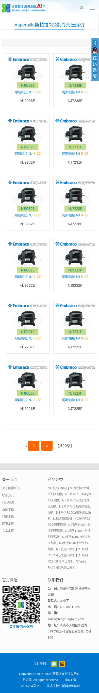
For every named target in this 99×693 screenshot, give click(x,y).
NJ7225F (75, 409)
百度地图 (8, 509)
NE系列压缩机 (57, 488)
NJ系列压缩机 (62, 519)
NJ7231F (75, 162)
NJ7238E (75, 101)
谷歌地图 (8, 516)
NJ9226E (27, 409)
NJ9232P (27, 162)
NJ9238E (27, 101)
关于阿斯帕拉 (11, 488)
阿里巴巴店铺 (62, 664)
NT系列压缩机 (65, 549)
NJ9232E (27, 224)
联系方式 (8, 495)
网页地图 (8, 524)
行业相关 (8, 502)
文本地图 (8, 531)
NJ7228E (75, 224)
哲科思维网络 (71, 686)
